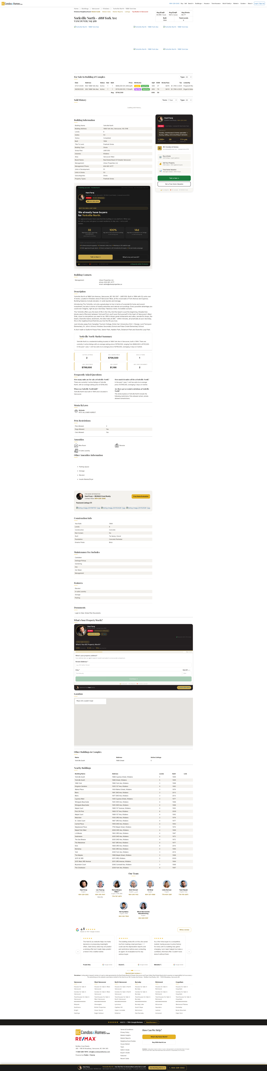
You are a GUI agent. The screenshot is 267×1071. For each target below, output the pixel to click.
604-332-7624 (124, 916)
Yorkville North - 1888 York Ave (124, 9)
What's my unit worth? (131, 257)
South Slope (139, 1007)
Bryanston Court (80, 864)
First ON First (79, 811)
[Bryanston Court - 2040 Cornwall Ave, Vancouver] (184, 864)
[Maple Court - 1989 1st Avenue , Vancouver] (184, 808)
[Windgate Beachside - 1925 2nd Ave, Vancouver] (184, 802)
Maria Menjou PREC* (117, 891)
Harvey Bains (123, 912)
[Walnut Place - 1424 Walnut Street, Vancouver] (184, 789)
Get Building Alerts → (157, 1068)
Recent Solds (124, 1058)
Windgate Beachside (82, 802)
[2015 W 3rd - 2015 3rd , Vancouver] (184, 858)
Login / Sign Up (259, 3)
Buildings (198, 3)
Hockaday (179, 1007)
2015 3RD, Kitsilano (118, 858)
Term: (164, 100)
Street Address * (82, 662)
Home (76, 9)
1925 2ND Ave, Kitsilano (120, 802)
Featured (123, 1055)
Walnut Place (79, 789)
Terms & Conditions (126, 1029)
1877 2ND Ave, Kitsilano (120, 796)
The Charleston (80, 868)
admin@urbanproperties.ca (112, 284)
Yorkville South (80, 760)
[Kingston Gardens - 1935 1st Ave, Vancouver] (184, 786)
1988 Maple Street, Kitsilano (121, 855)
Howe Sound (98, 1010)
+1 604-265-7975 (82, 1052)
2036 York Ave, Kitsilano (120, 868)
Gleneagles (98, 1004)
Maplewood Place (81, 827)
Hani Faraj (83, 890)
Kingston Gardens (81, 786)
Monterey (78, 849)
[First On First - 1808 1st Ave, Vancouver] (184, 811)
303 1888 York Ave (91, 89)
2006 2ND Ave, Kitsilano (120, 830)
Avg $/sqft (161, 12)
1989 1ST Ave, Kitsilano (120, 814)
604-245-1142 (133, 894)
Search (190, 3)
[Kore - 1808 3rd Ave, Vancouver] (184, 846)
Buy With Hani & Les (159, 1042)
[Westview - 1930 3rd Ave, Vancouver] (184, 817)
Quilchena (77, 1007)
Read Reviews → (151, 1022)
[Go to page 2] (128, 970)
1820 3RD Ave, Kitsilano (120, 849)
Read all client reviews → (133, 973)
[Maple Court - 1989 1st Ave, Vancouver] (184, 814)
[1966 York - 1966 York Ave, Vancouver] (184, 783)
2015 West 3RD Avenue (83, 861)
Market (235, 3)
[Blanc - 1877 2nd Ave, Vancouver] (184, 796)
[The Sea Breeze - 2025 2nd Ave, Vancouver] (184, 839)
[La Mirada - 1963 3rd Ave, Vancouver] (184, 833)
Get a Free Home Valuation (174, 184)
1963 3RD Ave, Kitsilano (120, 833)
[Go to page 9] (139, 970)
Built (165, 18)
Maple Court (79, 808)
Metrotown (138, 1010)
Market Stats (106, 12)
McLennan (158, 1004)
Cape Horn (179, 1013)
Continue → (133, 679)
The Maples (79, 855)
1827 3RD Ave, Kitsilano (120, 842)
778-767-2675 (117, 896)
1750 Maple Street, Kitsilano (121, 827)
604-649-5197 (143, 918)
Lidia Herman (166, 890)
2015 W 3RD (79, 858)
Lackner (158, 1010)
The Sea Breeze (80, 839)
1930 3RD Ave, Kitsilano (120, 817)
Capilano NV (119, 1007)
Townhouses (216, 3)
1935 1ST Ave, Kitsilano (120, 786)
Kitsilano (106, 9)
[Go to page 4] (131, 970)
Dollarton (118, 1013)
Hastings (77, 1013)
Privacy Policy (124, 1032)
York (76, 852)
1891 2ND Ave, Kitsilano (120, 792)
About (250, 3)
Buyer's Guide (125, 1052)
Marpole (76, 1004)
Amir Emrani (133, 890)
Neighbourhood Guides (128, 1041)
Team (122, 1047)
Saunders (158, 1007)
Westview (78, 817)
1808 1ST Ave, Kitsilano (120, 811)
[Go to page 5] (133, 970)
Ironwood (158, 1013)
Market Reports (118, 12)
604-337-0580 (150, 894)
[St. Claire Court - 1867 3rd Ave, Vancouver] (184, 821)
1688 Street (120, 760)
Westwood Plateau (182, 1004)
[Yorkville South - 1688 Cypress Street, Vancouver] (184, 777)
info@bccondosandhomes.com (99, 1052)
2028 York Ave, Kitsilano (120, 852)
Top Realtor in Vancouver (140, 12)
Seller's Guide (124, 1050)
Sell (186, 3)
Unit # (186, 670)
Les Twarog (100, 890)
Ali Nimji (150, 890)
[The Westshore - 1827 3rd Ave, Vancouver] (184, 842)
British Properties (100, 1007)
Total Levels (183, 18)
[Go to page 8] (138, 970)
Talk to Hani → (95, 257)
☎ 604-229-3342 (93, 201)
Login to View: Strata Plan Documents (88, 613)
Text (104, 634)
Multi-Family (227, 3)
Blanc (77, 792)
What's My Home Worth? (159, 1037)
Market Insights (125, 1035)
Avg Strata (185, 12)
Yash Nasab (183, 890)
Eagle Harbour (99, 1013)
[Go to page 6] (135, 970)
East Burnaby (139, 1013)
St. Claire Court (80, 821)
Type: (182, 77)
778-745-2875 (183, 894)
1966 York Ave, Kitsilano (120, 783)
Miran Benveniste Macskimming (143, 912)
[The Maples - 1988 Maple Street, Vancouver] (184, 855)
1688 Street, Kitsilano (119, 780)
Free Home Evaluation (140, 496)
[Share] (191, 8)
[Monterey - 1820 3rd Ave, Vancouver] (184, 849)
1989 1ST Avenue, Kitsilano (121, 808)
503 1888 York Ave (91, 86)
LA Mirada (78, 833)
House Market (125, 1044)
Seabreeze (78, 836)
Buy (182, 3)
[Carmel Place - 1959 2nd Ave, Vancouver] (184, 824)
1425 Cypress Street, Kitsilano (122, 799)
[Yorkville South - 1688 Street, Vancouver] (184, 780)
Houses (206, 3)
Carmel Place (79, 824)
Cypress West (79, 799)
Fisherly (92, 1055)
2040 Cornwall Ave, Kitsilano (121, 864)
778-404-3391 (167, 894)
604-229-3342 (174, 3)
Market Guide (95, 12)
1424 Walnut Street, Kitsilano (122, 789)
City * (78, 670)
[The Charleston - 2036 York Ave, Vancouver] (184, 868)
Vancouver (96, 9)
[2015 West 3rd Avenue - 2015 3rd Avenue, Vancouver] (184, 861)
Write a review (184, 930)
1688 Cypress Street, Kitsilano (122, 777)
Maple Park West (80, 830)
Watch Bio (100, 897)
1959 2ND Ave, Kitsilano (120, 824)
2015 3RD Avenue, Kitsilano (121, 861)
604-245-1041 (100, 894)
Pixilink (86, 1055)
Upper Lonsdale (120, 1010)
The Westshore (80, 842)
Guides (243, 3)
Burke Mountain (181, 1010)
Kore (76, 846)
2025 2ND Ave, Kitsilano (120, 836)
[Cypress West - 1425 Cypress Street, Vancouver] (184, 799)
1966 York (78, 783)
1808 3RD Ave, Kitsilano (120, 846)
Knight (76, 1010)
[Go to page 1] (127, 970)
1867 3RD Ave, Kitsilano (120, 821)
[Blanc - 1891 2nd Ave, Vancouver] (184, 792)
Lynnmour (118, 1004)
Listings (127, 12)
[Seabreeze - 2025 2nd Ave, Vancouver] (184, 836)
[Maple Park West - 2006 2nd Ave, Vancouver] (184, 830)
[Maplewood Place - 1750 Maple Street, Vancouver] (184, 827)
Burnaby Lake (139, 1004)
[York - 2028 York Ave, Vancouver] (184, 852)
